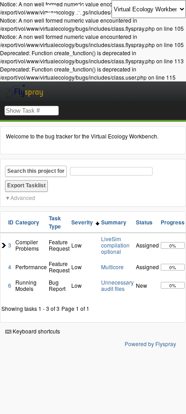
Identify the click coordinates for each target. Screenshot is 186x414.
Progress (173, 222)
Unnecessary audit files (117, 285)
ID (11, 222)
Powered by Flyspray (150, 343)
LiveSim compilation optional (115, 245)
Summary (113, 222)
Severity (83, 222)
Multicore (112, 267)
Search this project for (36, 171)
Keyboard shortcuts (35, 331)
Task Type (55, 222)
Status (144, 222)
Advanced (22, 197)
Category (27, 222)
